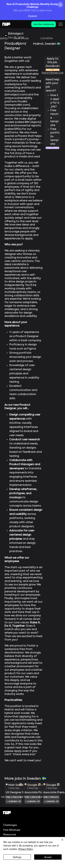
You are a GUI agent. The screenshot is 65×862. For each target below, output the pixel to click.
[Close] (60, 842)
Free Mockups (11, 829)
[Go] (20, 784)
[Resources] (37, 834)
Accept (48, 857)
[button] (52, 148)
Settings (17, 857)
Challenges (10, 824)
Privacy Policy (25, 849)
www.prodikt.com (17, 105)
